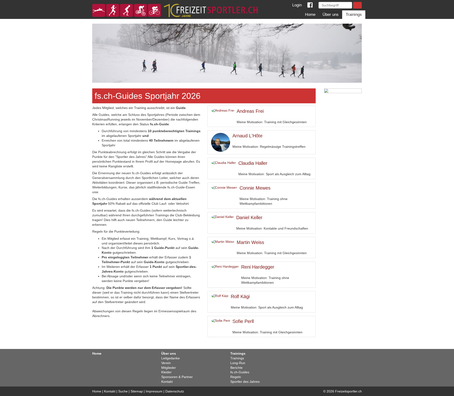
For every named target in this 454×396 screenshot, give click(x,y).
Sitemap (137, 391)
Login (296, 5)
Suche (123, 391)
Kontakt (167, 381)
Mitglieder (168, 368)
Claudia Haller (252, 163)
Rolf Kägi (240, 296)
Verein (166, 363)
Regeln (235, 377)
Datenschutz (174, 391)
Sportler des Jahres (245, 381)
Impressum (154, 391)
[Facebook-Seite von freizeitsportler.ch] (310, 5)
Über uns (331, 14)
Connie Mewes (255, 188)
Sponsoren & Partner (177, 377)
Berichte (236, 368)
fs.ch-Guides (239, 372)
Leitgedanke (170, 358)
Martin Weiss (250, 242)
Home (310, 14)
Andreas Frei (250, 111)
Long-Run (237, 363)
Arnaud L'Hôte (247, 135)
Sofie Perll (243, 321)
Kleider (166, 372)
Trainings (354, 14)
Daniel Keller (249, 217)
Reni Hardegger (257, 267)
